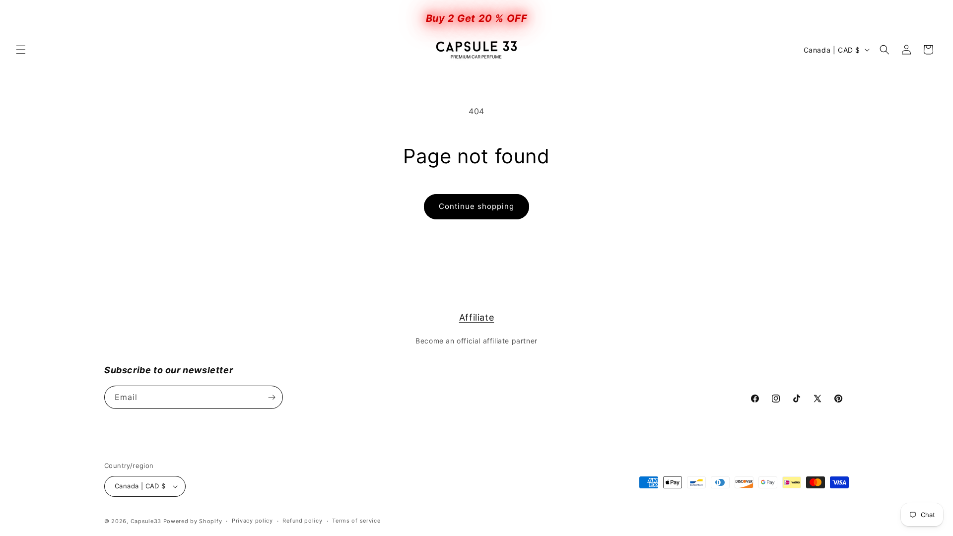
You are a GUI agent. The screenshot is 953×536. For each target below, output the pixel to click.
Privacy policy (252, 520)
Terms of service (356, 520)
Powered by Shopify (192, 521)
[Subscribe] (271, 397)
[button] (21, 50)
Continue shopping (476, 206)
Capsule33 (147, 521)
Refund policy (302, 520)
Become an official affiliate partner (476, 340)
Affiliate (476, 317)
